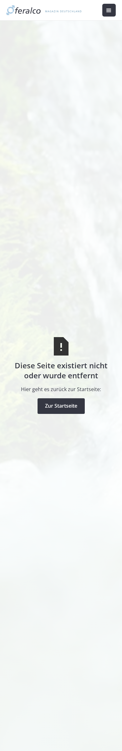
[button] (109, 10)
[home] (44, 10)
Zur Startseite (61, 405)
